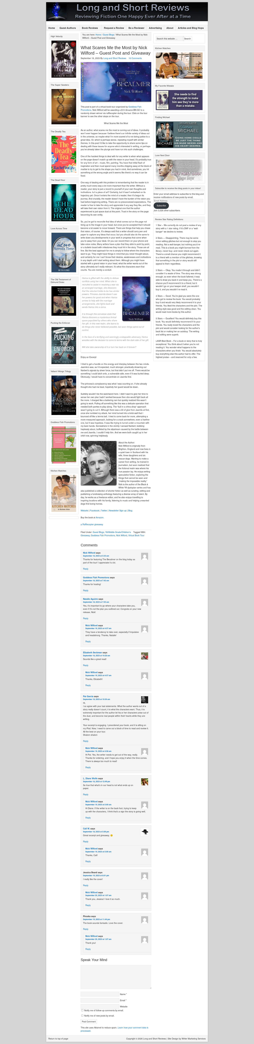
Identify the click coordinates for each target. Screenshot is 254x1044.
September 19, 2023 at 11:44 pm (96, 919)
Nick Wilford (121, 535)
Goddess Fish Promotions (103, 535)
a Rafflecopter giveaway (92, 524)
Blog (130, 510)
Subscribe (161, 205)
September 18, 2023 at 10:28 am (96, 655)
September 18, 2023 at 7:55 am (96, 602)
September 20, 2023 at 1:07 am (98, 895)
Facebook (94, 510)
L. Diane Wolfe (90, 778)
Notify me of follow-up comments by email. (104, 1010)
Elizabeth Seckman (92, 652)
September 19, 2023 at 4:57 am (98, 628)
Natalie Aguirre (90, 598)
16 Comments (135, 58)
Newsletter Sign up (117, 510)
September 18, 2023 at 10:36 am (96, 699)
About (169, 28)
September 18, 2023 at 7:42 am (96, 580)
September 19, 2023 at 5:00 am (98, 804)
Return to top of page (58, 1038)
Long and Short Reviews (127, 11)
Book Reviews (89, 28)
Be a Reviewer (136, 28)
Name (123, 994)
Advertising (155, 28)
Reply (85, 568)
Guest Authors (66, 28)
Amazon (99, 517)
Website (84, 510)
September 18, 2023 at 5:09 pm (96, 831)
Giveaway (85, 535)
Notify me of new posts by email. (99, 1015)
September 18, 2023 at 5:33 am (96, 555)
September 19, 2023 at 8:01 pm (96, 875)
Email (122, 1000)
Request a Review (114, 28)
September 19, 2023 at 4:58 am (98, 751)
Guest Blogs (98, 532)
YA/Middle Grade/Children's (118, 532)
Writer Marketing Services (194, 1038)
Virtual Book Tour (136, 535)
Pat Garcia (88, 696)
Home (51, 28)
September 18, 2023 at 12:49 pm (96, 781)
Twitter (104, 510)
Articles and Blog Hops (190, 28)
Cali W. (86, 828)
